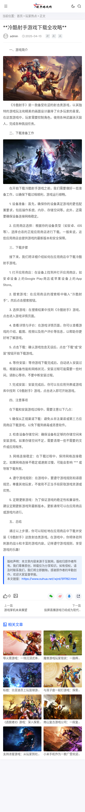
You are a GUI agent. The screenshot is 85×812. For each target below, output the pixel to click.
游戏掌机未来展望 (15, 610)
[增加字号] (48, 36)
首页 (20, 16)
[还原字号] (60, 36)
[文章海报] (16, 595)
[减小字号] (54, 36)
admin (14, 36)
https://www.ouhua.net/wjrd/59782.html (49, 579)
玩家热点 (31, 16)
